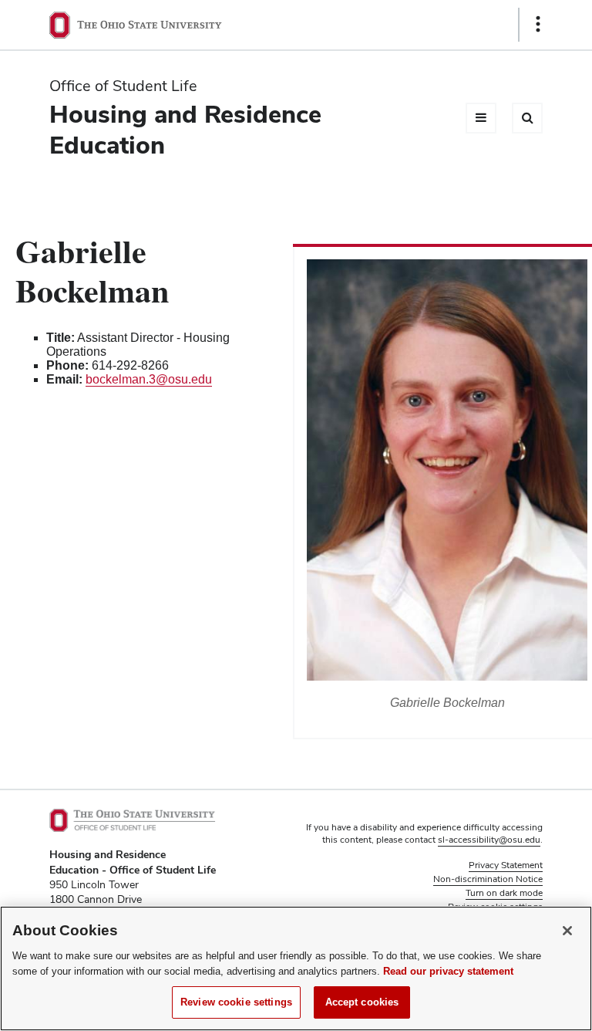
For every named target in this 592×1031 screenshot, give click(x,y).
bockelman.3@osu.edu (149, 379)
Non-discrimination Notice (488, 879)
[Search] (527, 118)
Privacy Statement (506, 865)
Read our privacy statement (448, 971)
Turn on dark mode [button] (504, 893)
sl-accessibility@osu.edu (489, 839)
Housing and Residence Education (185, 129)
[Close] (567, 931)
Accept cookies (362, 1002)
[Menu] (481, 118)
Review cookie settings (236, 1002)
